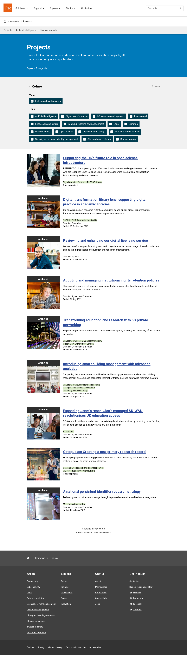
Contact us (86, 8)
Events (64, 598)
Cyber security (33, 587)
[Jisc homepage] (8, 8)
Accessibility (95, 647)
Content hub (101, 598)
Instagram (138, 598)
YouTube (137, 609)
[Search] (181, 8)
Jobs (97, 604)
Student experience (36, 621)
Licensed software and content (41, 604)
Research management (38, 609)
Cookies (30, 647)
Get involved (101, 593)
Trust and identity (35, 627)
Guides (64, 581)
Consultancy (66, 593)
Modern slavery (55, 647)
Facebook (137, 604)
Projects (27, 21)
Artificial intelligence (26, 30)
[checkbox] (46, 101)
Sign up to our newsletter (141, 587)
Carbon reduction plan (76, 647)
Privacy (41, 647)
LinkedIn (137, 593)
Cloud (29, 593)
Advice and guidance (36, 632)
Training (65, 587)
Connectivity (32, 581)
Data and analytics (35, 598)
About (98, 581)
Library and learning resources (41, 615)
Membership (101, 587)
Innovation (14, 21)
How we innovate (48, 30)
